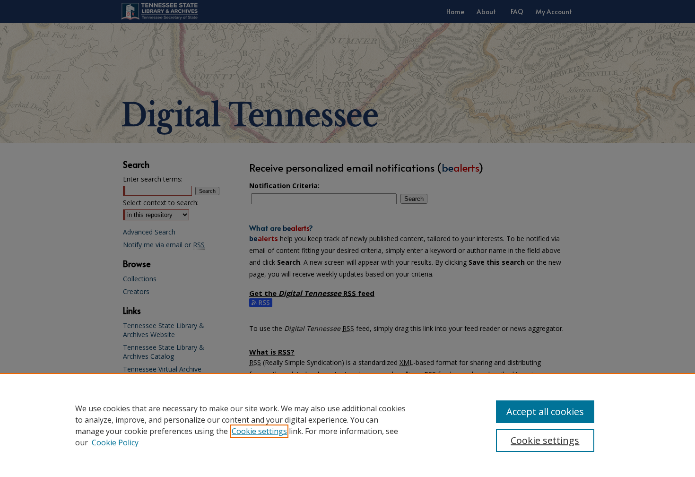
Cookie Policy (115, 442)
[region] (347, 425)
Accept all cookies (545, 411)
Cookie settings (259, 431)
